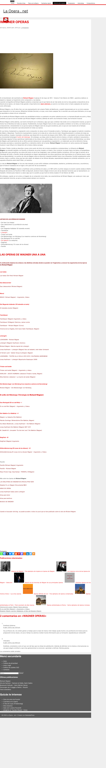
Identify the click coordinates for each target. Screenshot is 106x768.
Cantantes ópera (46, 3)
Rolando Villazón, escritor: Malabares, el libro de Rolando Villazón (20, 611)
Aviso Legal (7, 665)
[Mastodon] (21, 553)
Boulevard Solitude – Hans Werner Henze (13, 685)
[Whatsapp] (1, 553)
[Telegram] (13, 553)
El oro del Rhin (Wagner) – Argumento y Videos (15, 609)
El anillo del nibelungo (23, 137)
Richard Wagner (28, 98)
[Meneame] (24, 553)
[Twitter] (30, 553)
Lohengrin (4, 232)
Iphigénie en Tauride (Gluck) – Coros (15, 710)
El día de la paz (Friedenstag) (13, 703)
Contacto (6, 669)
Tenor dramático (5, 689)
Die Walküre (5, 240)
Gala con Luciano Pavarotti (12, 708)
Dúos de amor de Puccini (11, 699)
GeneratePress (29, 715)
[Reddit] (15, 553)
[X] (7, 553)
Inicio (12, 3)
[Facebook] (4, 553)
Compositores (91, 3)
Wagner (15, 607)
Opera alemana (23, 607)
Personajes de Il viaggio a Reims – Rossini (14, 687)
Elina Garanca (8, 706)
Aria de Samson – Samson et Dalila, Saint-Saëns (16, 683)
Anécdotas (81, 3)
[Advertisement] (45, 40)
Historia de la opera (59, 3)
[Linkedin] (27, 553)
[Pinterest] (18, 553)
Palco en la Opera (33, 3)
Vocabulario (71, 3)
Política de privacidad (10, 663)
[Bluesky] (10, 553)
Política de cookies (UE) (11, 667)
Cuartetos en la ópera (10, 701)
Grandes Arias (21, 3)
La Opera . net (15, 11)
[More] (33, 553)
